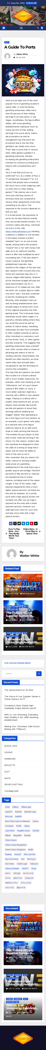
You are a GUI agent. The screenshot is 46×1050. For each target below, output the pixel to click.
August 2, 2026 (15, 957)
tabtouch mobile (12, 868)
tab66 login (22, 864)
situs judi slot (29, 854)
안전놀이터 (29, 878)
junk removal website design (17, 663)
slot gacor (31, 859)
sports (7, 778)
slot (22, 859)
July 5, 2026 (14, 988)
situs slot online (11, 859)
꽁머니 (7, 873)
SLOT (7, 42)
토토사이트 (9, 887)
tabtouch (34, 864)
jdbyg (26, 826)
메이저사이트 (28, 873)
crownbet (9, 826)
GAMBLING (17, 580)
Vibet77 (25, 868)
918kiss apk (26, 807)
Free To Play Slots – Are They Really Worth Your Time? (14, 533)
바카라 (7, 878)
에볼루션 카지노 (11, 883)
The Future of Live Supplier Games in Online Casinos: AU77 (21, 616)
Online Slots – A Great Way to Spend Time (30, 531)
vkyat (33, 868)
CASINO (9, 580)
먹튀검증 (16, 873)
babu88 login (30, 812)
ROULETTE (9, 765)
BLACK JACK (10, 746)
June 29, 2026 (15, 1012)
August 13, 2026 (16, 930)
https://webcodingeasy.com (18, 231)
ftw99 (18, 826)
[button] (38, 28)
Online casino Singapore (15, 850)
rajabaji (8, 854)
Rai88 (30, 850)
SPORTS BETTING (12, 583)
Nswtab (27, 835)
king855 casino (23, 831)
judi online (9, 831)
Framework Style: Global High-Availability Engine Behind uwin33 (22, 642)
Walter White (22, 54)
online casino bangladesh (15, 845)
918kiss (15, 807)
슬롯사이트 (17, 878)
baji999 (18, 816)
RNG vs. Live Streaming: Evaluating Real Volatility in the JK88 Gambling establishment (21, 717)
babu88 (18, 812)
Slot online (9, 864)
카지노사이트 (26, 883)
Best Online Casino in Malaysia (17, 821)
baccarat (8, 816)
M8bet (8, 835)
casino (35, 821)
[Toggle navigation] (21, 28)
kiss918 (36, 831)
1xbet (7, 807)
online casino (10, 840)
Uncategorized (11, 791)
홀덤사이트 (21, 887)
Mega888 (17, 835)
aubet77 (8, 812)
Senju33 (17, 854)
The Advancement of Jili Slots (21, 588)
